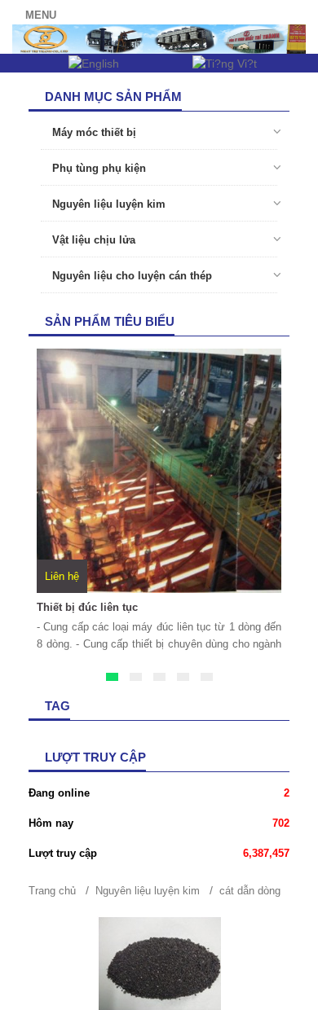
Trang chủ (52, 891)
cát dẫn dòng (249, 891)
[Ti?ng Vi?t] (224, 62)
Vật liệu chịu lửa (92, 240)
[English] (93, 62)
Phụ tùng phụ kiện (97, 168)
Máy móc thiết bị (92, 132)
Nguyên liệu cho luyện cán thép (130, 276)
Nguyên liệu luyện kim (107, 204)
